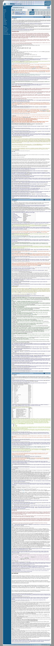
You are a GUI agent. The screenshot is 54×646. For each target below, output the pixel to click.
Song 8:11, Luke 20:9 (26, 215)
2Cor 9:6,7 (35, 542)
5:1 (12, 213)
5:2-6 (12, 270)
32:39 (12, 181)
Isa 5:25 (14, 330)
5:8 (12, 348)
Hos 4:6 (31, 313)
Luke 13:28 (14, 105)
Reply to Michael (28, 73)
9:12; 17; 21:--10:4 (37, 224)
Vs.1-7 (13, 253)
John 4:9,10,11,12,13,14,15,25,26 (38, 81)
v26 (18, 140)
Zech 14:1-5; (27, 331)
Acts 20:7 (22, 477)
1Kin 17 (30, 288)
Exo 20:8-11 (25, 472)
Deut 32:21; (13, 123)
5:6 (12, 219)
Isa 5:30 (14, 341)
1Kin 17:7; (44, 303)
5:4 (12, 358)
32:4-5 (13, 84)
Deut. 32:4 (13, 54)
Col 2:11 (13, 423)
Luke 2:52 (26, 530)
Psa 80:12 (24, 217)
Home (4, 26)
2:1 (12, 483)
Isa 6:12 (33, 310)
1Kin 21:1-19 (38, 307)
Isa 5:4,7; (34, 297)
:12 (12, 404)
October (5, 21)
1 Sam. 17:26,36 (26, 558)
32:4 (12, 106)
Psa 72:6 (42, 126)
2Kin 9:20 (39, 545)
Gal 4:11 (46, 614)
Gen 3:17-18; (34, 303)
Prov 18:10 (43, 298)
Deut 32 (48, 6)
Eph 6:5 (29, 401)
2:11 (13, 424)
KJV (46, 11)
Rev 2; (22, 626)
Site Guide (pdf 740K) (7, 34)
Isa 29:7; (18, 337)
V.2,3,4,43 (13, 81)
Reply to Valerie (29, 499)
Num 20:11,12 (20, 103)
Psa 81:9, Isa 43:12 (47, 175)
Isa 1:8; (37, 297)
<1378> (24, 492)
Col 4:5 (43, 502)
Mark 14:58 (45, 380)
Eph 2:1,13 (39, 456)
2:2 (12, 432)
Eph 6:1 (29, 398)
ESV (40, 11)
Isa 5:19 (14, 321)
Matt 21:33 (25, 216)
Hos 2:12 (46, 270)
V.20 (12, 437)
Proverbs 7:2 (40, 24)
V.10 (12, 109)
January (5, 9)
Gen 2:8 (35, 249)
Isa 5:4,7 (40, 301)
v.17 (30, 47)
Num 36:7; (32, 308)
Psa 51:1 (30, 549)
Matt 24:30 (15, 71)
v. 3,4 (12, 376)
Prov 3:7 (43, 295)
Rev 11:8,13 (31, 331)
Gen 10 (40, 161)
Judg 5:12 (33, 68)
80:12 (48, 267)
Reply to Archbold (30, 278)
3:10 (12, 393)
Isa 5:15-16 (14, 314)
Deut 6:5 (44, 537)
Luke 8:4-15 (44, 449)
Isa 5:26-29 (14, 335)
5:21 (12, 295)
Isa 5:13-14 (14, 312)
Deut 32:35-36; (29, 123)
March (4, 12)
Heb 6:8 (24, 220)
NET (21, 12)
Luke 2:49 (13, 530)
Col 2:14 (27, 474)
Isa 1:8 (28, 298)
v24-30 (20, 292)
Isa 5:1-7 (25, 236)
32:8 (12, 178)
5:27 (12, 355)
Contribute (47, 199)
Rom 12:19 (24, 123)
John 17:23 (21, 447)
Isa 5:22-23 (14, 326)
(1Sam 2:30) (32, 58)
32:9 (12, 191)
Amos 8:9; (46, 341)
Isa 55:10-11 (14, 304)
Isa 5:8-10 (14, 308)
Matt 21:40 (21, 351)
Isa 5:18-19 (14, 320)
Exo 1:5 (31, 162)
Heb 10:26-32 (17, 149)
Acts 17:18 (29, 172)
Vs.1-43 (13, 64)
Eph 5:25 (29, 397)
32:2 (12, 29)
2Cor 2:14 (22, 525)
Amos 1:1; (23, 331)
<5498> (24, 490)
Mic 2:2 (41, 348)
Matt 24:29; (38, 341)
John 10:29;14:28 (31, 458)
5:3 (12, 351)
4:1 (12, 402)
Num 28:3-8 (33, 475)
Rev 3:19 (42, 543)
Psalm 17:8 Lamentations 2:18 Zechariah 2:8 (28, 24)
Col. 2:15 (16, 560)
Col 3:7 (34, 503)
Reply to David (28, 448)
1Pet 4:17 (19, 619)
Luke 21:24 (25, 218)
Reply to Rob (28, 150)
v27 (40, 140)
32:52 (12, 168)
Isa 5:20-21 (14, 324)
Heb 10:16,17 (35, 619)
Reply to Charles (30, 83)
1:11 (12, 413)
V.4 (12, 246)
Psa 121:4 (35, 355)
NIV (43, 11)
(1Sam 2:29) (21, 58)
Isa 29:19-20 (46, 316)
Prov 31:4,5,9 (46, 328)
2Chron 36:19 (48, 284)
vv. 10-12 (22, 540)
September (5, 20)
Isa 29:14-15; (45, 325)
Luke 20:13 (25, 214)
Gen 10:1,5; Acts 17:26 (26, 117)
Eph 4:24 (29, 393)
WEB (24, 12)
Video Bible (5, 27)
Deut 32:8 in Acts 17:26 (28, 174)
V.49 (12, 122)
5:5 (12, 217)
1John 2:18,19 (35, 620)
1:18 (12, 415)
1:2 (34, 100)
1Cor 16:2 (26, 477)
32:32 (12, 128)
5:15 (12, 343)
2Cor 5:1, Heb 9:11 (35, 381)
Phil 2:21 (46, 615)
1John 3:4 (30, 496)
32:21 (12, 185)
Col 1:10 (38, 502)
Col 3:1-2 (32, 516)
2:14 (12, 480)
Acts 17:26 (14, 179)
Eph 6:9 (29, 402)
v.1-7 (12, 202)
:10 (12, 222)
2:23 (12, 551)
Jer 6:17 (17, 299)
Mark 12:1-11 (30, 253)
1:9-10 (13, 411)
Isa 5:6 (44, 236)
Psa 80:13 (24, 219)
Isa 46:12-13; (46, 321)
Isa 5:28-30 (14, 339)
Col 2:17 (13, 442)
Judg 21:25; (41, 325)
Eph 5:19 (29, 394)
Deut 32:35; (21, 123)
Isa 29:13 (15, 542)
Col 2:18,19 (13, 601)
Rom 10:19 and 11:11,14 (40, 185)
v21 (14, 138)
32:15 (12, 58)
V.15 (12, 121)
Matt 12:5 (44, 475)
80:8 (34, 268)
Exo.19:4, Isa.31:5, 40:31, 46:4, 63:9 (28, 27)
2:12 (32, 619)
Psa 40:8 (47, 546)
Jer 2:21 (40, 299)
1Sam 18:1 (16, 433)
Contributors (5, 31)
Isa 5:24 (14, 329)
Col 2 (12, 628)
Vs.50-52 (13, 102)
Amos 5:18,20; (42, 341)
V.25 (12, 224)
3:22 (12, 401)
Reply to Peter (23, 22)
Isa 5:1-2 (13, 297)
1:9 (12, 412)
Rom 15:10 (40, 123)
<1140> (17, 173)
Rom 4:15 (35, 498)
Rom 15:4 (14, 115)
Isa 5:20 (14, 322)
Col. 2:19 (16, 556)
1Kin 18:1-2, (47, 303)
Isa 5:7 (13, 305)
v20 (15, 291)
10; (30, 341)
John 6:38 (40, 533)
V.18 (12, 435)
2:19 (12, 464)
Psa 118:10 (37, 337)
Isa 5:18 (14, 318)
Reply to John (28, 226)
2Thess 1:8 (29, 619)
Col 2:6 (13, 527)
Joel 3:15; (32, 341)
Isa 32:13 (37, 303)
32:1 (12, 100)
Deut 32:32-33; (36, 299)
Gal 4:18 (14, 546)
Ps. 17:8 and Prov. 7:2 (43, 110)
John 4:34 (37, 533)
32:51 (12, 133)
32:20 (12, 170)
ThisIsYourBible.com (47, 15)
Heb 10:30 (33, 123)
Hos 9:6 (20, 282)
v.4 (16, 48)
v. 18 (12, 56)
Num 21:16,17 (14, 68)
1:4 (12, 410)
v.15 (17, 50)
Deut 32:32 (13, 257)
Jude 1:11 (27, 622)
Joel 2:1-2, (28, 341)
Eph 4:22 (29, 392)
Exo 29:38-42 (29, 475)
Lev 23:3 (29, 472)
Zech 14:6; (35, 341)
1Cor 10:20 (39, 131)
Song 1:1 (24, 213)
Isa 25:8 (43, 353)
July (4, 17)
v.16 (12, 207)
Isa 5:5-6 (13, 302)
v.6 (12, 205)
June (4, 16)
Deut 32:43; (37, 123)
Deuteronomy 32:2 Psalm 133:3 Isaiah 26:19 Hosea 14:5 (41, 29)
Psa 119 (30, 530)
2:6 (12, 565)
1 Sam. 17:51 (22, 559)
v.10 (12, 23)
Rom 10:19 (17, 123)
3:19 (12, 397)
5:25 (12, 239)
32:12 (12, 175)
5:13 (38, 498)
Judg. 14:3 (22, 558)
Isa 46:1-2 (34, 319)
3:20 (12, 398)
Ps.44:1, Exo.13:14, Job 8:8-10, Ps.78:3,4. (34, 21)
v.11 (12, 25)
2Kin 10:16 (42, 545)
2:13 (12, 456)
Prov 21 (13, 536)
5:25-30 (13, 368)
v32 (28, 141)
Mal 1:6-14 (44, 541)
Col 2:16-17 (13, 469)
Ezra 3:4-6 (36, 475)
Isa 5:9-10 (14, 309)
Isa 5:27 (14, 338)
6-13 (38, 308)
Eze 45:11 (39, 265)
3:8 (12, 392)
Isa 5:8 (13, 307)
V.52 (12, 61)
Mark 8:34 (44, 528)
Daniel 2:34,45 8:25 (30, 380)
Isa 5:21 (14, 325)
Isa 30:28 (21, 337)
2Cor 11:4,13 (34, 613)
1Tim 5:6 (31, 611)
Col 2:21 (13, 429)
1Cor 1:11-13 (41, 612)
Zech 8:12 (33, 304)
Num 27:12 (22, 61)
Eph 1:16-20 (45, 538)
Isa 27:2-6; (29, 304)
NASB (49, 11)
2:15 (13, 425)
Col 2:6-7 (48, 587)
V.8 (12, 116)
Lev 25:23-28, (36, 308)
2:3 (12, 467)
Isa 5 (48, 7)
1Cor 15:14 (20, 595)
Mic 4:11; (33, 337)
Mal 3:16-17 (32, 192)
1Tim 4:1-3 (19, 618)
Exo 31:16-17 (32, 473)
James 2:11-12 (14, 494)
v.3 (18, 46)
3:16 (12, 394)
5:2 (12, 216)
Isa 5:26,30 (14, 337)
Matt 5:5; (43, 316)
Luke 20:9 (19, 260)
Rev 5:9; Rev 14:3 (42, 71)
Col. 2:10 (20, 555)
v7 (39, 290)
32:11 (12, 76)
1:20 (12, 416)
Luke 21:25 (14, 366)
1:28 (12, 417)
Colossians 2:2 (33, 556)
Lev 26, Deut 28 (44, 225)
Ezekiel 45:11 (28, 222)
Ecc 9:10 (26, 545)
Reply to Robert (31, 44)
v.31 (29, 48)
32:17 (12, 131)
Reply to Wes (29, 167)
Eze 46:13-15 (41, 475)
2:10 (12, 502)
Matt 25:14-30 (39, 232)
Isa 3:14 (39, 297)
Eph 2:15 (13, 493)
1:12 (12, 414)
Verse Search (6, 30)
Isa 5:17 (14, 316)
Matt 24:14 (46, 170)
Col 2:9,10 (39, 446)
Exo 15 (35, 67)
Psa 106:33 (47, 133)
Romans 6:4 (20, 404)
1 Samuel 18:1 (26, 557)
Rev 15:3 (36, 106)
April (4, 13)
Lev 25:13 (35, 251)
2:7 (12, 461)
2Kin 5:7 (20, 182)
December (5, 24)
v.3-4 (12, 45)
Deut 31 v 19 (33, 36)
